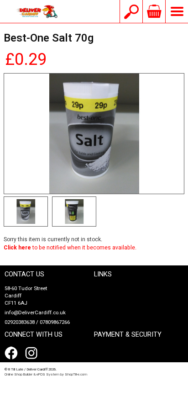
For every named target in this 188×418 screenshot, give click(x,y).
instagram (33, 353)
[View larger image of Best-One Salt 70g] (94, 133)
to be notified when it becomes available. (70, 247)
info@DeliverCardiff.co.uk (35, 313)
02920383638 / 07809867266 (37, 322)
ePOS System (48, 374)
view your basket (153, 11)
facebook (13, 353)
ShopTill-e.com (76, 374)
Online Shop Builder (18, 374)
